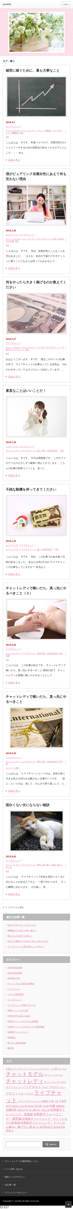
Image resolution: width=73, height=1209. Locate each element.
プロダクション (57, 1087)
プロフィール (15, 1093)
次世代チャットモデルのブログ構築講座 (26, 1027)
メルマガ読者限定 (15, 994)
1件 (7, 245)
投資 (39, 653)
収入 (39, 450)
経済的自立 (52, 450)
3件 (62, 450)
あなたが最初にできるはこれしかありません (28, 941)
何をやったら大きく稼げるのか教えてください (36, 284)
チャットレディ (28, 130)
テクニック (16, 1087)
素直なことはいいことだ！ (26, 391)
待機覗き (15, 133)
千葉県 (62, 1101)
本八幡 (32, 1110)
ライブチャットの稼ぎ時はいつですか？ (26, 946)
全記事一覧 (10, 1185)
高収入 (10, 1130)
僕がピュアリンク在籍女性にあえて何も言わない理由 (36, 176)
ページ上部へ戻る (68, 1204)
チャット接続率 (44, 130)
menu (65, 4)
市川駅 (46, 1106)
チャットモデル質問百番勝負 (20, 983)
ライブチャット (13, 126)
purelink (7, 4)
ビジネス (41, 347)
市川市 (38, 1106)
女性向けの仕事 (19, 1106)
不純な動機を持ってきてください (31, 489)
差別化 (31, 1106)
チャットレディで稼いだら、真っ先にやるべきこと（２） (36, 590)
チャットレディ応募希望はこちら (21, 1161)
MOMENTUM (13, 978)
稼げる (36, 1127)
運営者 (10, 1048)
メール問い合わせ (14, 1169)
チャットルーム (53, 1075)
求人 (38, 1110)
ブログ (45, 1087)
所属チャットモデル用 (17, 1010)
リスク (21, 1101)
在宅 (54, 239)
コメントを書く (13, 768)
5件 (7, 137)
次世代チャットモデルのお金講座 (22, 1021)
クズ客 (54, 1069)
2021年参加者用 (14, 973)
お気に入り (11, 1069)
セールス (62, 1069)
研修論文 (11, 1037)
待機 (52, 1105)
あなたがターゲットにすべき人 (21, 925)
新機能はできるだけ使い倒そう (21, 930)
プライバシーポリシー (16, 1192)
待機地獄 (60, 1106)
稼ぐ (22, 133)
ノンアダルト (31, 1087)
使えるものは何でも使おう (19, 936)
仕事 (51, 1101)
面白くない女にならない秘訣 (28, 805)
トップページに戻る (14, 907)
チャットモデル (13, 130)
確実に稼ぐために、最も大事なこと (33, 70)
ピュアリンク (12, 235)
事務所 (45, 1101)
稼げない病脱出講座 (16, 1043)
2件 (7, 354)
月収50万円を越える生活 (18, 1016)
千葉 (56, 1101)
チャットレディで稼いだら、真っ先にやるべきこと (36, 699)
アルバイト (23, 1069)
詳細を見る (14, 160)
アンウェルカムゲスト (39, 1069)
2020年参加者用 (14, 967)
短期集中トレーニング (17, 1032)
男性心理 (41, 865)
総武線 (56, 1127)
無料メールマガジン (15, 1177)
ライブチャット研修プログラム (21, 1005)
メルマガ (28, 1093)
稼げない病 (24, 1126)
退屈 (53, 865)
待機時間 (11, 1109)
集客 (63, 1127)
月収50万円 (22, 1110)
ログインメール (32, 1101)
